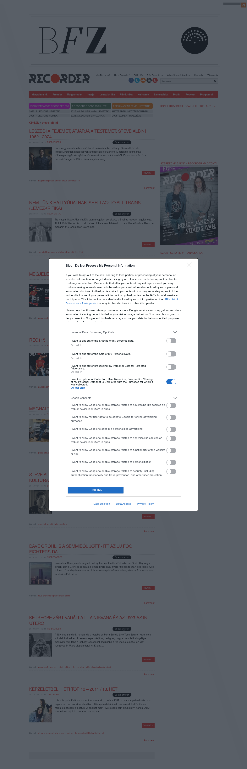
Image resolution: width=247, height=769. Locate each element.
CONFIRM (96, 490)
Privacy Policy (145, 503)
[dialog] (123, 384)
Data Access (123, 503)
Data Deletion (101, 503)
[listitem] (123, 332)
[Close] (190, 266)
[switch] (171, 340)
